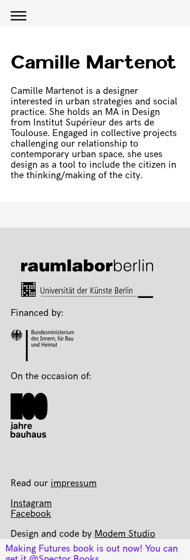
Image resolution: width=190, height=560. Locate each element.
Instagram (31, 504)
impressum (74, 484)
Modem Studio (124, 534)
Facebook (31, 514)
